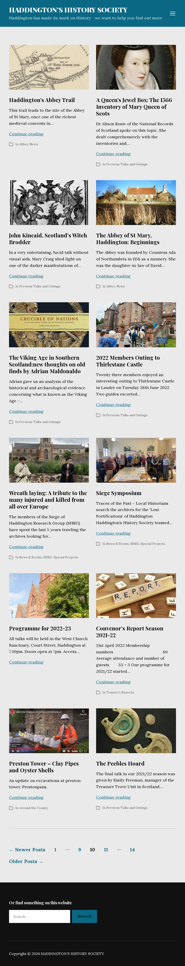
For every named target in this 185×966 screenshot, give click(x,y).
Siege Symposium (118, 492)
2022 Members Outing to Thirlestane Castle (128, 361)
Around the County (33, 808)
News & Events (30, 557)
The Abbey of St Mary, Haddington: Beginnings (128, 238)
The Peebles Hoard (120, 763)
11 (106, 850)
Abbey (23, 144)
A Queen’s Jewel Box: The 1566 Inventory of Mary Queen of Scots (134, 106)
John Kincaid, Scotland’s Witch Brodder (48, 238)
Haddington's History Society (68, 9)
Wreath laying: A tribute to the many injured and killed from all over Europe (48, 499)
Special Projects (66, 557)
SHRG (47, 557)
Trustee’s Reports (120, 692)
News (34, 144)
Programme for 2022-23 (40, 628)
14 (132, 850)
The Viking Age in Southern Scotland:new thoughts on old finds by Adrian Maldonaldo (47, 364)
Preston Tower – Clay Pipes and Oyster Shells (44, 767)
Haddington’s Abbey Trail (42, 99)
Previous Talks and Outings (127, 164)
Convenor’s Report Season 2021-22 (129, 632)
